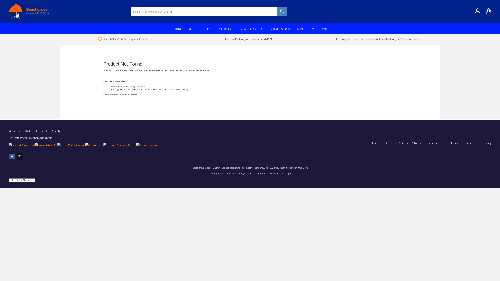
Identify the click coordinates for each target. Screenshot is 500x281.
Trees (324, 28)
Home (374, 143)
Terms (454, 143)
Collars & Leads (281, 28)
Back (121, 86)
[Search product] (282, 11)
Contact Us (436, 143)
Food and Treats (182, 28)
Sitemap (470, 143)
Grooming (225, 28)
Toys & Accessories (250, 28)
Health (206, 28)
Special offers (306, 28)
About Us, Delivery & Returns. (403, 143)
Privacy (487, 143)
